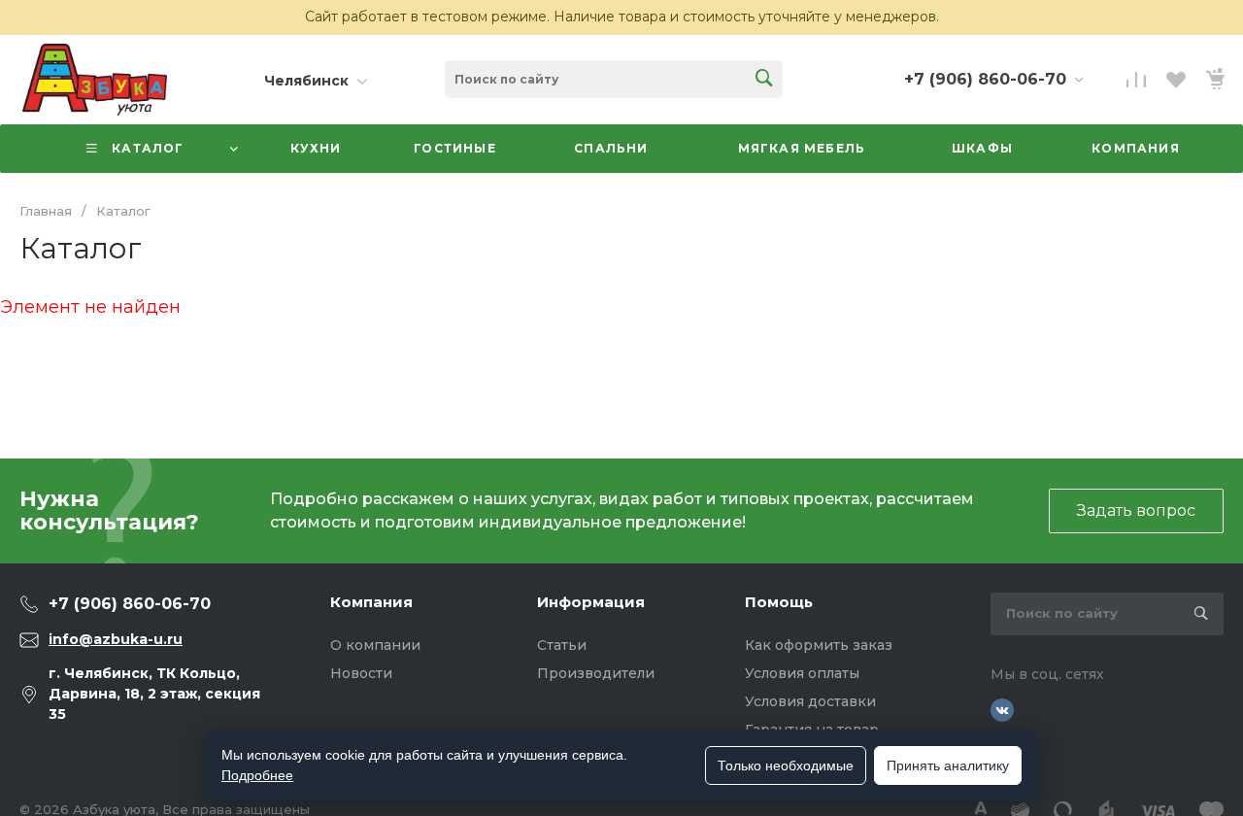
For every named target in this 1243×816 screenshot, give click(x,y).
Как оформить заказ (818, 645)
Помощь (779, 602)
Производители (596, 673)
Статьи (562, 645)
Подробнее (257, 775)
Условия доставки (810, 701)
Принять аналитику (948, 765)
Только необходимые (786, 765)
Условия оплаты (802, 673)
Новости (361, 673)
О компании (375, 645)
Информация (591, 602)
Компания (371, 602)
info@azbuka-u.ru (116, 639)
